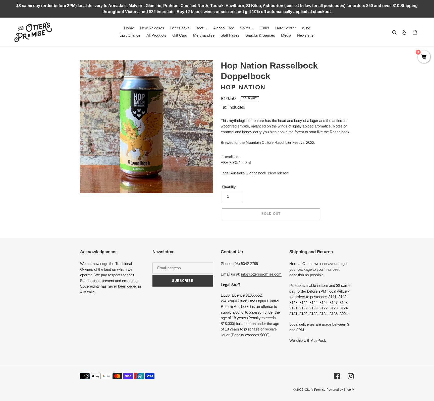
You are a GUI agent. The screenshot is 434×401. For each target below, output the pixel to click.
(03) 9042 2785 (245, 263)
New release (278, 173)
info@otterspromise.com (261, 274)
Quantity (229, 186)
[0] (424, 57)
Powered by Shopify (340, 389)
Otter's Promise (315, 389)
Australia (237, 173)
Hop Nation (243, 87)
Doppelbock (256, 173)
